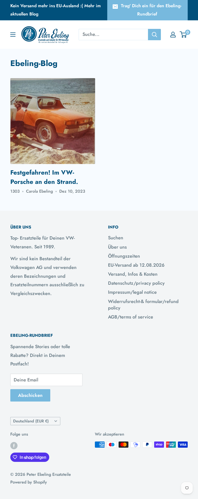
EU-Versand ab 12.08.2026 (136, 265)
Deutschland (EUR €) (31, 421)
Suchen (115, 237)
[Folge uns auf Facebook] (14, 445)
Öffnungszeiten (124, 256)
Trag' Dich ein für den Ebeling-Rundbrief (151, 10)
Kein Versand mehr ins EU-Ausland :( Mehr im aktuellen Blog (55, 10)
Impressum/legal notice (132, 292)
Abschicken (30, 395)
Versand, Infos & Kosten (133, 274)
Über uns (117, 247)
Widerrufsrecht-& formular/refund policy (143, 304)
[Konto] (173, 34)
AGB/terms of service (130, 317)
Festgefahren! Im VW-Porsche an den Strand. (44, 177)
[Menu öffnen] (12, 34)
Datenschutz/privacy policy (136, 283)
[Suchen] (154, 34)
